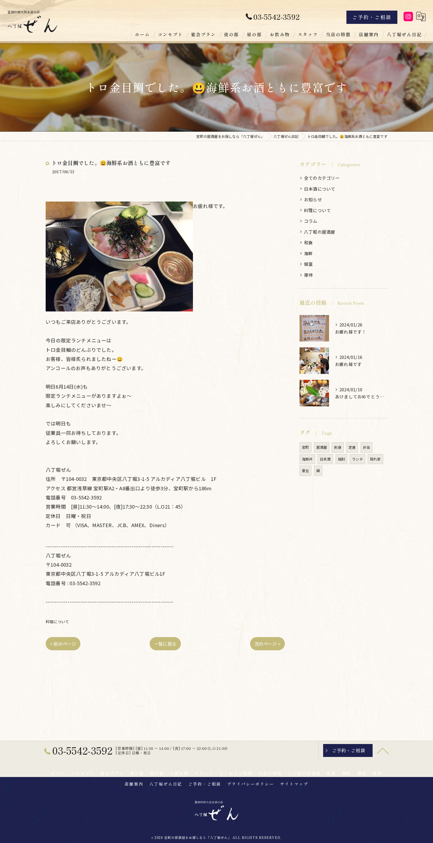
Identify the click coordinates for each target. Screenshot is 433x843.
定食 (352, 447)
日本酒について (319, 189)
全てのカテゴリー (322, 178)
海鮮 (308, 253)
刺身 (337, 447)
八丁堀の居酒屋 (319, 232)
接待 (308, 275)
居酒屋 (321, 447)
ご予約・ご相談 (371, 17)
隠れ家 (375, 458)
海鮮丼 (307, 458)
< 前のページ (63, 644)
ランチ (357, 458)
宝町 (305, 447)
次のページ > (267, 644)
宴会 (305, 470)
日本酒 (325, 458)
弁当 (366, 447)
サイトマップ (294, 784)
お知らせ (313, 199)
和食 (308, 242)
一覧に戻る (165, 644)
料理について (57, 621)
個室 (308, 264)
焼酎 (341, 458)
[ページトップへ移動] (383, 750)
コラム (311, 221)
